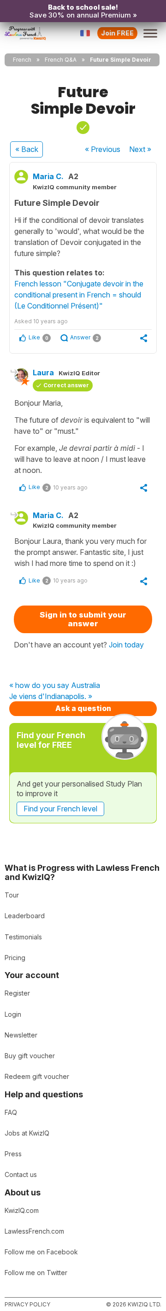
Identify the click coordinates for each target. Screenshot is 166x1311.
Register (17, 993)
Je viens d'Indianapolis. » (50, 697)
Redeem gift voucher (37, 1076)
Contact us (21, 1174)
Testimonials (23, 937)
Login (13, 1014)
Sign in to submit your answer (83, 619)
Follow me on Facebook (41, 1252)
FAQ (11, 1112)
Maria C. (48, 176)
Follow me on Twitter (36, 1272)
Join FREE (117, 33)
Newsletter (21, 1035)
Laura (43, 372)
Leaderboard (25, 916)
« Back (26, 149)
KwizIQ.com (22, 1210)
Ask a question (83, 708)
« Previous (102, 149)
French (22, 59)
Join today (126, 644)
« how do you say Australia (54, 686)
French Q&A (61, 59)
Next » (140, 149)
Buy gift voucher (30, 1056)
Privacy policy (27, 1304)
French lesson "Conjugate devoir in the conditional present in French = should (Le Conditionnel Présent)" (78, 294)
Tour (12, 895)
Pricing (15, 957)
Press (13, 1154)
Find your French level (60, 808)
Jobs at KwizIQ (27, 1133)
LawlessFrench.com (34, 1231)
